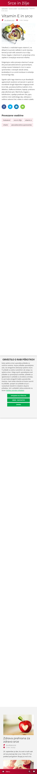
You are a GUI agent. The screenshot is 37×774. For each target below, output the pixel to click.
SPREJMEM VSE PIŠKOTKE (18, 396)
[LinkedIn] (16, 106)
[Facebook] (4, 106)
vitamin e (28, 120)
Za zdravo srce (23, 8)
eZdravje (5, 8)
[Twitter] (10, 106)
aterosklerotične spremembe (21, 125)
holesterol (6, 120)
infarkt (5, 125)
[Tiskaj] (22, 106)
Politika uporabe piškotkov (15, 390)
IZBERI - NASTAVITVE (18, 400)
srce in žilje (18, 120)
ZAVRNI (18, 404)
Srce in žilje (18, 3)
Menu (8, 771)
